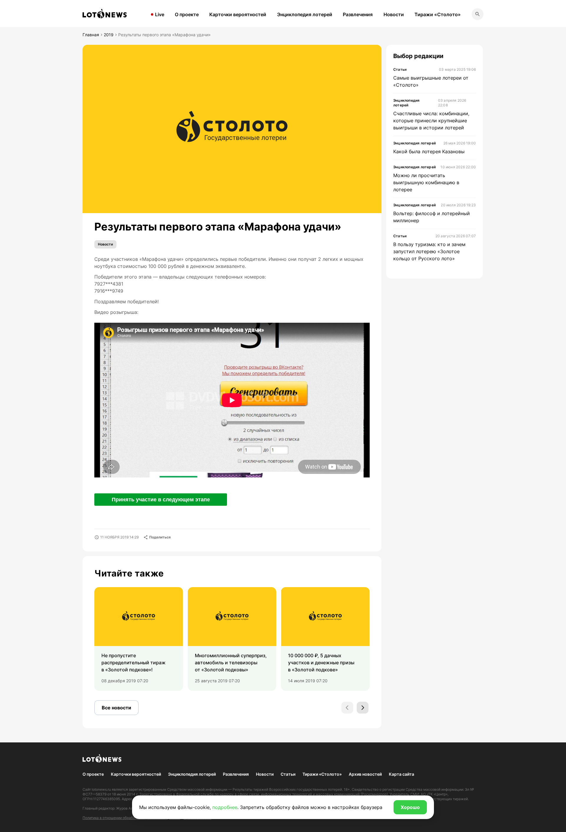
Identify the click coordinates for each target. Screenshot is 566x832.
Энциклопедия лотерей (304, 14)
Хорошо (410, 807)
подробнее (224, 807)
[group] (138, 639)
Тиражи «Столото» (437, 14)
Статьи (288, 774)
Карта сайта (401, 774)
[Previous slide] (347, 708)
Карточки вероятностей (237, 14)
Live (159, 14)
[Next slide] (362, 708)
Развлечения (358, 14)
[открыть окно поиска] (477, 14)
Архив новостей (365, 774)
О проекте (187, 14)
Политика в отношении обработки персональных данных (131, 817)
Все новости (116, 708)
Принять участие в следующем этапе (161, 500)
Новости (394, 14)
